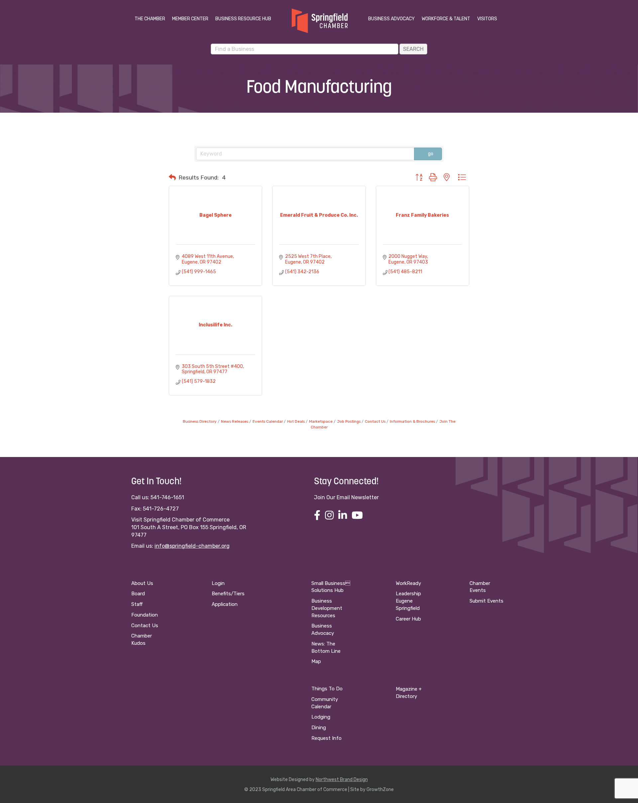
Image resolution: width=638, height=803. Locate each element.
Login (218, 583)
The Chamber (150, 19)
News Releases (234, 421)
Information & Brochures (412, 421)
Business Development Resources (326, 608)
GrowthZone (380, 789)
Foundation (144, 615)
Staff (137, 604)
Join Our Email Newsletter (346, 497)
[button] (172, 177)
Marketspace (321, 421)
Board (138, 594)
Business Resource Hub (243, 19)
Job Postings (349, 421)
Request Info (326, 738)
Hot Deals (296, 421)
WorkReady (408, 583)
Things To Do (327, 689)
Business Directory (200, 421)
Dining (318, 728)
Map (316, 661)
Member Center (190, 19)
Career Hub (408, 619)
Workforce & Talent (446, 19)
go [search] (430, 154)
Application (225, 604)
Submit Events (486, 601)
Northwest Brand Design (342, 779)
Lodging (320, 717)
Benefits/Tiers (228, 594)
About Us (142, 583)
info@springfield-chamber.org (192, 546)
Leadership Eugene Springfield (408, 601)
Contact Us (375, 421)
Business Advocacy (391, 19)
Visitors (487, 19)
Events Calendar (268, 421)
